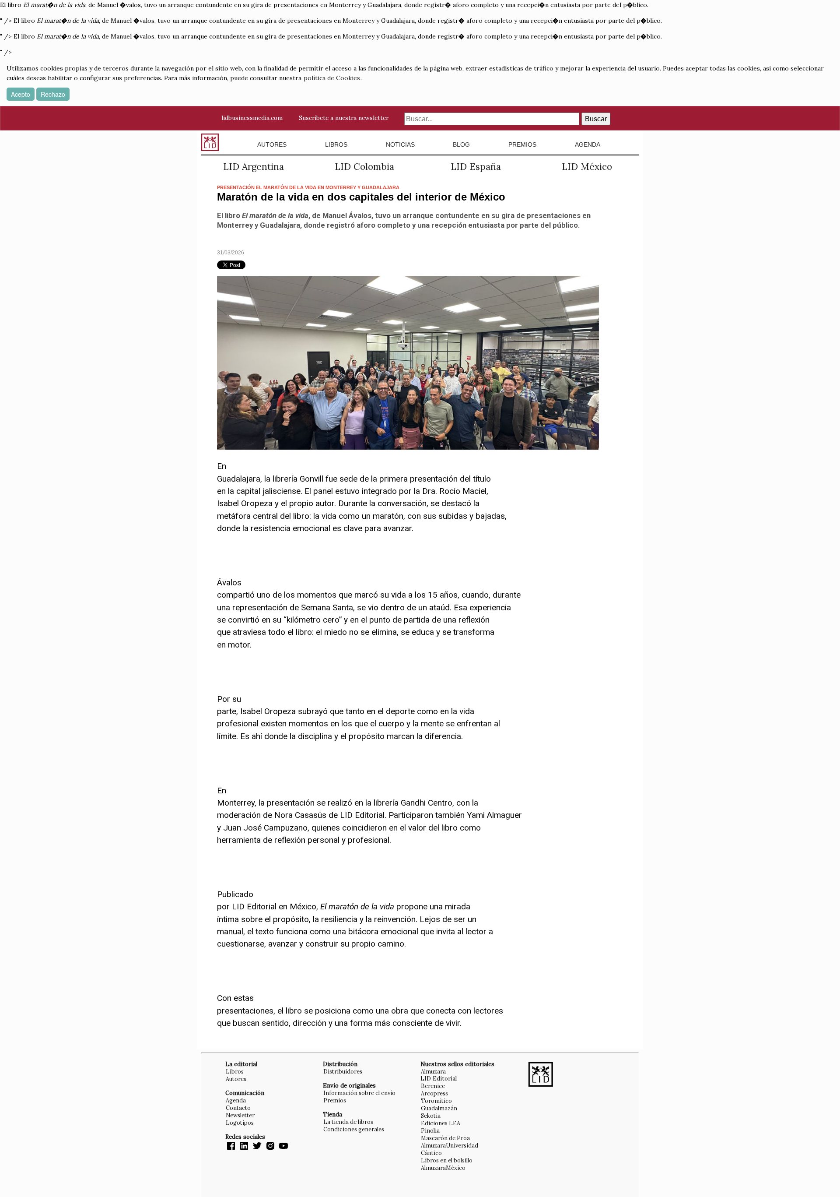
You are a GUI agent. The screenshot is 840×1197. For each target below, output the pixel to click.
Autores (272, 144)
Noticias (400, 144)
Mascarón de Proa (445, 1137)
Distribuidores (342, 1071)
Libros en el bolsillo (446, 1160)
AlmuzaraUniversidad (449, 1145)
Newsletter (240, 1115)
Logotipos (240, 1122)
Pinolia (430, 1130)
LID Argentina (253, 167)
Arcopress (434, 1093)
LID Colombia (364, 167)
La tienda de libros (348, 1121)
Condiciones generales (353, 1129)
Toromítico (436, 1100)
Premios (522, 144)
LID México (587, 167)
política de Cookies (332, 78)
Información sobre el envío (359, 1092)
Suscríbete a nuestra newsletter (343, 118)
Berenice (433, 1085)
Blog (461, 144)
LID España (476, 167)
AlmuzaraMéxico (443, 1167)
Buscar (596, 119)
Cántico (431, 1152)
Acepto (20, 94)
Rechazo (53, 94)
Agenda (587, 144)
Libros (336, 144)
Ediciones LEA (440, 1123)
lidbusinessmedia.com (252, 118)
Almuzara (433, 1071)
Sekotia (431, 1115)
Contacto (238, 1107)
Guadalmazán (439, 1108)
